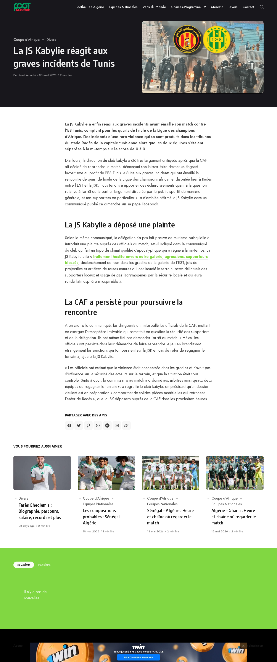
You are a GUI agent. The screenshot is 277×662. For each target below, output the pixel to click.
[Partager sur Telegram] (107, 425)
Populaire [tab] (44, 565)
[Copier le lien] (126, 425)
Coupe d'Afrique (26, 39)
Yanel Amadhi (27, 75)
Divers (51, 39)
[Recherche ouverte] (261, 7)
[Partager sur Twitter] (78, 425)
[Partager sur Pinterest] (88, 425)
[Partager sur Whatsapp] (97, 425)
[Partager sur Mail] (117, 425)
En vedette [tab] (24, 565)
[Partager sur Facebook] (69, 425)
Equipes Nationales (98, 504)
